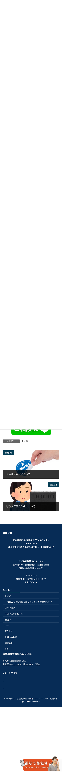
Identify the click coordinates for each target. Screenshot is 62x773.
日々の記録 (10, 607)
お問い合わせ (11, 637)
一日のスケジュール (14, 613)
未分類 (25, 441)
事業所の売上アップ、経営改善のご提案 (21, 664)
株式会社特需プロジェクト (31, 561)
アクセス (9, 631)
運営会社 (9, 643)
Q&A (7, 625)
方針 (7, 649)
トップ (8, 596)
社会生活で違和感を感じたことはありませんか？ (29, 601)
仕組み (8, 619)
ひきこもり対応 (10, 672)
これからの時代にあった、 (15, 661)
